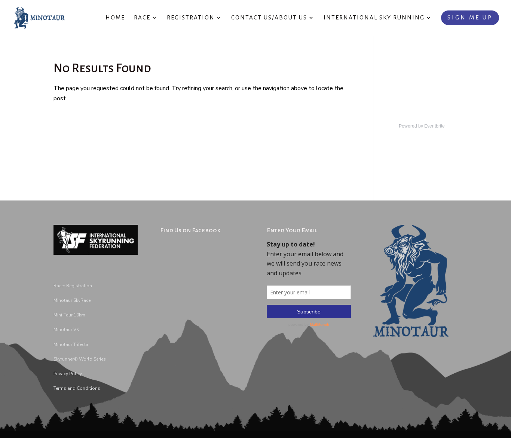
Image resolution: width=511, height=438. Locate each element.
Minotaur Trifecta (70, 344)
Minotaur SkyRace (72, 300)
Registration (191, 18)
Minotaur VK (66, 330)
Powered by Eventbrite (422, 126)
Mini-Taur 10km (69, 315)
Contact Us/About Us (269, 18)
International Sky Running (374, 18)
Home (115, 18)
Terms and (64, 388)
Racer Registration (72, 286)
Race (142, 18)
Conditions (88, 388)
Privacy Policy (67, 374)
